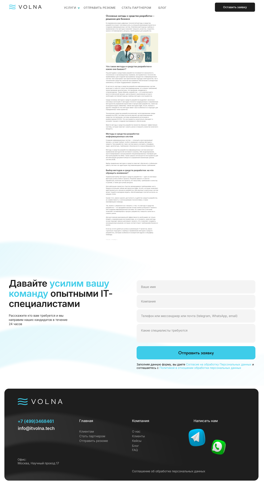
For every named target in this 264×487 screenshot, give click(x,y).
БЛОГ (162, 7)
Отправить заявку (196, 352)
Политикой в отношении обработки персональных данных (200, 368)
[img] (196, 437)
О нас (136, 431)
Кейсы (136, 441)
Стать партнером (136, 7)
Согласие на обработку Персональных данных (218, 364)
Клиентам (86, 431)
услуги (70, 7)
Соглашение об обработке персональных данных (168, 471)
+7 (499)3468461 (36, 421)
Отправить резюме (100, 7)
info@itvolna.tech (36, 428)
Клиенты (138, 436)
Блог (135, 446)
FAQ (135, 450)
